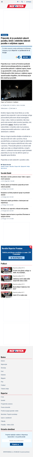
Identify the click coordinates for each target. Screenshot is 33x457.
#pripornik (23, 166)
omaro (11, 125)
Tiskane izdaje (5, 389)
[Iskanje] (22, 1)
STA (3, 105)
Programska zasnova (6, 404)
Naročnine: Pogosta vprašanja (9, 414)
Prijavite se (15, 444)
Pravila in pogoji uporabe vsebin (9, 411)
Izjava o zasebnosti (6, 418)
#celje (28, 166)
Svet (2, 371)
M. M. (3, 181)
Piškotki (3, 421)
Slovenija (4, 35)
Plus (2, 382)
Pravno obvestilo (5, 407)
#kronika (12, 166)
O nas (2, 397)
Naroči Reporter (17, 258)
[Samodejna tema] (18, 2)
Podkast (3, 385)
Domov (3, 361)
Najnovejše (4, 364)
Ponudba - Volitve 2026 (7, 425)
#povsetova (4, 168)
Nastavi (25, 57)
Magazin (3, 378)
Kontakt (3, 400)
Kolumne (3, 375)
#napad (3, 166)
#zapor (7, 166)
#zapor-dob (17, 166)
